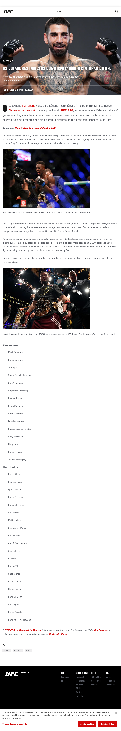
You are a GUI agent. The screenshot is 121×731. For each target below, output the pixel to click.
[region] (60, 719)
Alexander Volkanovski (22, 110)
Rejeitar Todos (107, 724)
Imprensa (95, 684)
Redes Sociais (82, 673)
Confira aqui (101, 630)
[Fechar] (116, 713)
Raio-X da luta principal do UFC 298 (35, 128)
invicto (28, 650)
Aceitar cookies (87, 724)
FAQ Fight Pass (97, 677)
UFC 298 (7, 650)
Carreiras (65, 677)
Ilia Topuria (28, 106)
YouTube (79, 684)
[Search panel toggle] (116, 11)
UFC (62, 673)
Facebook (80, 677)
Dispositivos (96, 681)
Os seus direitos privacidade (14, 724)
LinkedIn (79, 696)
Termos (108, 677)
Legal (107, 673)
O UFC (93, 673)
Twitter (79, 692)
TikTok (79, 688)
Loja (63, 681)
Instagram (80, 681)
